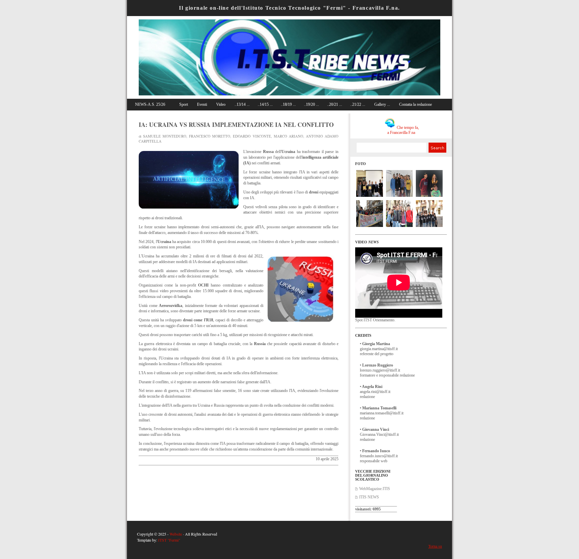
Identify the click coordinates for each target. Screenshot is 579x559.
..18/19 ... (288, 104)
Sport (183, 104)
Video (221, 104)
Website (176, 534)
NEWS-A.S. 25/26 (150, 104)
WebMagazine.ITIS (374, 488)
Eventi (202, 104)
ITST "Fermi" (169, 540)
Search (437, 147)
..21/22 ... (357, 104)
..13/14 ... (242, 104)
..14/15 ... (265, 104)
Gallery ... (382, 104)
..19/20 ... (311, 104)
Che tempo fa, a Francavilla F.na (403, 130)
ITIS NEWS (369, 497)
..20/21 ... (334, 104)
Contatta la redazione (415, 104)
